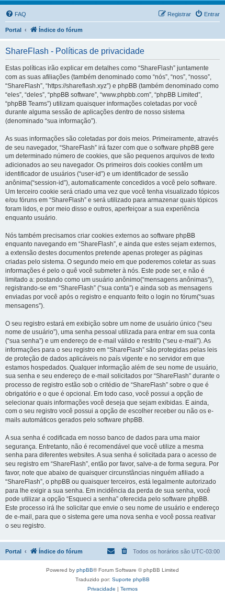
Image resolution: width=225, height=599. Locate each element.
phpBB (84, 570)
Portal (13, 30)
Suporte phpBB (131, 579)
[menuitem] (15, 14)
